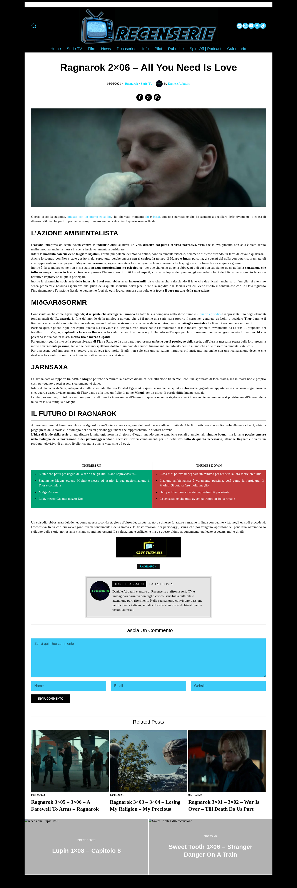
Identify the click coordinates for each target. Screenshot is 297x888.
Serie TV (146, 83)
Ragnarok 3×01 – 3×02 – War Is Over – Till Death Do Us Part (223, 805)
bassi (156, 216)
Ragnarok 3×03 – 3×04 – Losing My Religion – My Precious (145, 805)
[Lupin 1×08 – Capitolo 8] (86, 846)
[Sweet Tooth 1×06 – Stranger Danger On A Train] (210, 846)
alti (147, 216)
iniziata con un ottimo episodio (89, 216)
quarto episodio (210, 314)
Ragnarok (131, 83)
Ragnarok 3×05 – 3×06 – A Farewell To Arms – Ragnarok (65, 805)
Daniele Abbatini (179, 83)
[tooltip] (239, 26)
